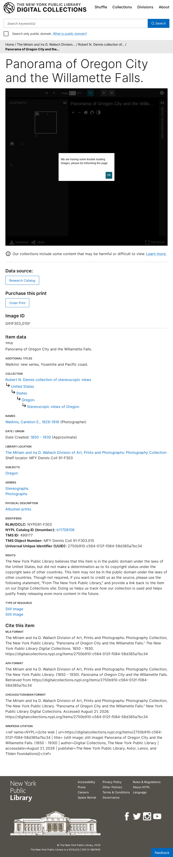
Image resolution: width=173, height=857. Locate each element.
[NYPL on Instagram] (147, 816)
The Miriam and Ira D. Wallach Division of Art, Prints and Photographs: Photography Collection (85, 452)
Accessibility (86, 782)
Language (140, 792)
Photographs (16, 494)
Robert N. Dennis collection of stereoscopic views (48, 379)
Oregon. (28, 400)
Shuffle (101, 7)
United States (22, 386)
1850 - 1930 (40, 437)
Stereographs (16, 488)
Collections (122, 7)
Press (82, 787)
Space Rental (87, 797)
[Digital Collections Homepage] (45, 7)
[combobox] (76, 23)
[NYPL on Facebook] (127, 816)
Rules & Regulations (147, 782)
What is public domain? (70, 34)
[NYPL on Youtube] (157, 816)
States (21, 393)
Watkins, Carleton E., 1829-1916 (32, 422)
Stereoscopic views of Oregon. (53, 406)
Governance (111, 797)
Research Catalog (22, 280)
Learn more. (156, 254)
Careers (83, 792)
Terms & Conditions (116, 792)
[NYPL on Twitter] (137, 816)
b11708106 (66, 530)
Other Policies (112, 787)
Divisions (145, 7)
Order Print (17, 303)
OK (109, 175)
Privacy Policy (111, 782)
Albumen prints (18, 509)
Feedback (162, 853)
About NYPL (141, 787)
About (164, 7)
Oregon (11, 473)
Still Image (14, 609)
